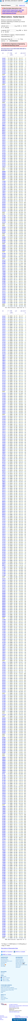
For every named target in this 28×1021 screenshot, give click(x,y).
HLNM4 (4, 278)
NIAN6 (4, 237)
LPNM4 (4, 271)
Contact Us (3, 999)
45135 (4, 292)
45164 (4, 76)
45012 (4, 266)
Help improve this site (19, 1019)
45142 (4, 209)
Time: (21, 39)
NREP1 (4, 563)
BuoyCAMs (3, 963)
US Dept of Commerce (13, 1004)
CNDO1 (4, 78)
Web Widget (3, 966)
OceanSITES (3, 991)
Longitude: (4, 30)
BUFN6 (4, 227)
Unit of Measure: (5, 34)
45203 (4, 119)
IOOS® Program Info (20, 961)
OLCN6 (4, 253)
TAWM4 (4, 806)
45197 (4, 71)
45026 (4, 294)
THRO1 (4, 191)
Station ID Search (6, 5)
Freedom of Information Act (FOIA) (21, 1017)
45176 (4, 86)
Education (3, 973)
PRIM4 (4, 916)
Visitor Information (4, 998)
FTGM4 (4, 181)
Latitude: (3, 26)
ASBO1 (4, 101)
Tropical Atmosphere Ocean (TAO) (7, 990)
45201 (4, 135)
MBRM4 (4, 173)
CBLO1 (4, 107)
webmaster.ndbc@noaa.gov (14, 1011)
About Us (2, 996)
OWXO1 (4, 458)
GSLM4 (4, 796)
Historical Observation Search (6, 961)
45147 (4, 151)
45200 (4, 184)
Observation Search (4, 959)
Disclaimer (2, 1015)
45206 (4, 68)
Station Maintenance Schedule (21, 964)
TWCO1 (4, 166)
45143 (4, 265)
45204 (4, 104)
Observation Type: (5, 39)
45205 (4, 91)
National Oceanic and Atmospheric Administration (18, 1005)
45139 (4, 222)
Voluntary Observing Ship (20, 962)
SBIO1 (4, 140)
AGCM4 (4, 153)
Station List (22, 5)
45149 (4, 210)
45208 (4, 97)
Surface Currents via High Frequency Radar (9, 988)
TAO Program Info (19, 958)
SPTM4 (4, 839)
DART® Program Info (20, 959)
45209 (4, 197)
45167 (4, 498)
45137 (4, 291)
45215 (4, 918)
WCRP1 (4, 124)
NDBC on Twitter (7, 954)
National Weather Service (14, 1007)
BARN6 (4, 171)
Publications (18, 967)
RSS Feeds (3, 964)
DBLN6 (4, 202)
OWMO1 (4, 125)
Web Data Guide (19, 963)
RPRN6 (4, 263)
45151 (4, 260)
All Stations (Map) (4, 958)
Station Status (18, 966)
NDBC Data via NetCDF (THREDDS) (7, 987)
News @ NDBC (3, 976)
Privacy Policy (17, 1015)
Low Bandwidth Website (5, 986)
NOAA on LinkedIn (20, 951)
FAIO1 (4, 61)
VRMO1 (4, 115)
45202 (4, 146)
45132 (4, 109)
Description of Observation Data (9, 948)
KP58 (3, 773)
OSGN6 (4, 297)
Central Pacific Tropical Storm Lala (11, 10)
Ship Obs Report (4, 962)
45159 (4, 255)
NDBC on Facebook (8, 951)
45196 (4, 96)
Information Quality (3, 1017)
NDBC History (3, 997)
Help (1, 1018)
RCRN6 (4, 261)
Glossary (1, 1019)
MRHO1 (4, 128)
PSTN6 (4, 215)
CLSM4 (4, 160)
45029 (4, 288)
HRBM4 (4, 245)
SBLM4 (4, 256)
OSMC (2, 992)
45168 (4, 284)
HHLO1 (4, 127)
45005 (4, 110)
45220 (4, 673)
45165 (4, 161)
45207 (4, 58)
